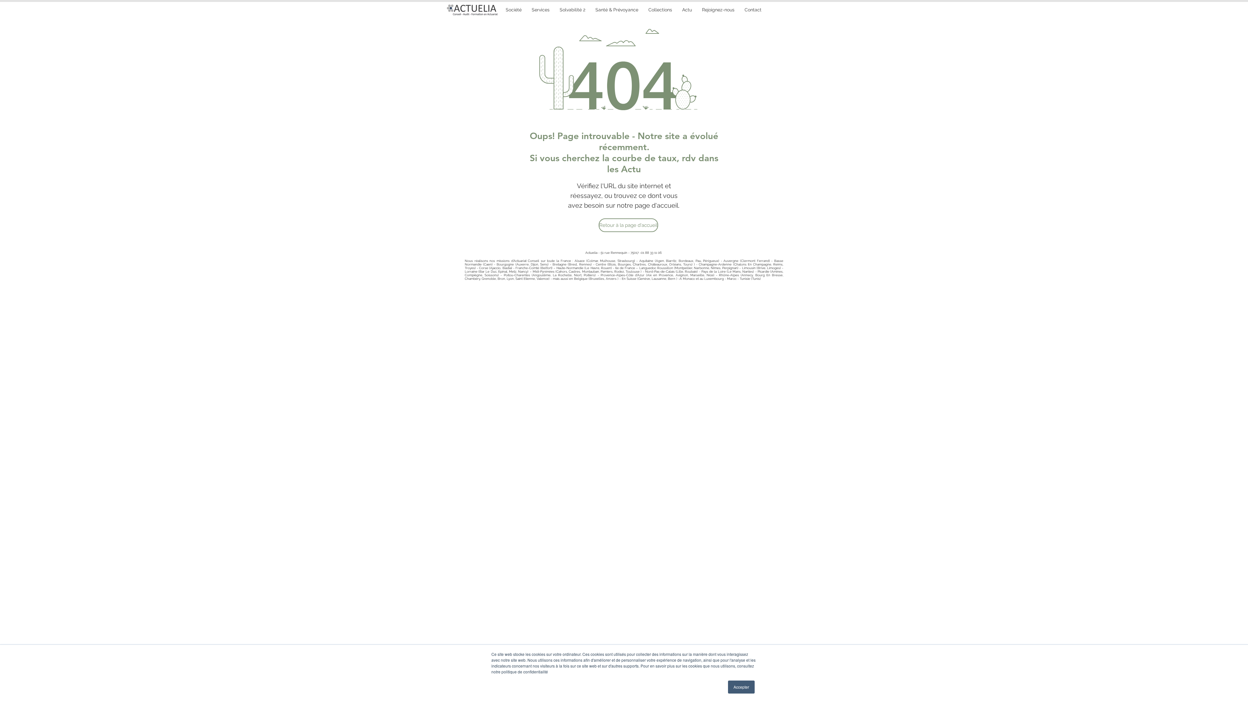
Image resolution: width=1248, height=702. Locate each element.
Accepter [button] (741, 687)
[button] (616, 10)
